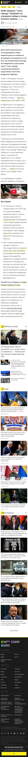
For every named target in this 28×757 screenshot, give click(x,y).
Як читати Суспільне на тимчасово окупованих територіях (19, 709)
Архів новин (5, 695)
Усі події (3, 669)
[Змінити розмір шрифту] (25, 27)
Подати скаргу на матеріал (6, 715)
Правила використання (19, 699)
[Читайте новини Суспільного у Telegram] (20, 733)
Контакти (18, 695)
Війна (2, 654)
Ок (14, 753)
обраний (6, 233)
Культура (4, 688)
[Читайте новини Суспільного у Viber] (17, 733)
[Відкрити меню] (26, 2)
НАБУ (9, 7)
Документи (18, 715)
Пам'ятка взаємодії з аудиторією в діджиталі (19, 721)
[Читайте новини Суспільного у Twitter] (8, 733)
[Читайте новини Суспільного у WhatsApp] (24, 733)
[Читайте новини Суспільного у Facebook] (5, 733)
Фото (16, 657)
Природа (3, 685)
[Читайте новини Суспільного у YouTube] (14, 733)
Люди (16, 679)
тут (22, 314)
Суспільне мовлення (4, 699)
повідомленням (9, 220)
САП (13, 7)
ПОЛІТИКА (19, 7)
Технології (18, 682)
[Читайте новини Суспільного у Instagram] (11, 733)
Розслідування (19, 674)
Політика (4, 677)
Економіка (18, 677)
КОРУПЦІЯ (4, 7)
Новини (17, 688)
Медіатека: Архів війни (6, 660)
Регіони (17, 671)
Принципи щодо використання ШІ (6, 703)
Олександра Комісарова (11, 23)
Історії (3, 682)
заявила (12, 169)
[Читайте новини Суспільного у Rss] (2, 733)
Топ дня (17, 669)
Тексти (17, 654)
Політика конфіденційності (20, 703)
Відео (2, 657)
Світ (2, 679)
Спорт (17, 685)
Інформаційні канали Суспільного (5, 708)
